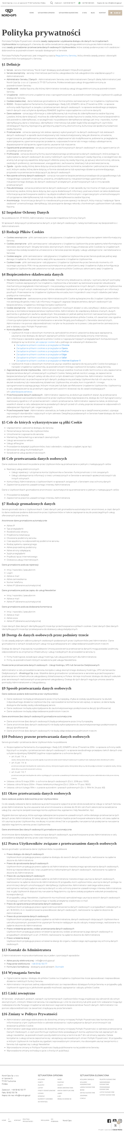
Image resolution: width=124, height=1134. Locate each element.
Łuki (59, 1096)
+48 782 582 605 (87, 3)
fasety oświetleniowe (46, 1090)
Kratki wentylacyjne (66, 1090)
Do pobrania (54, 1120)
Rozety (60, 1085)
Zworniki (83, 1095)
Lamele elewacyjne (87, 1087)
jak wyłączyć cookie (45, 342)
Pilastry (41, 1085)
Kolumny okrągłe (87, 1079)
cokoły (83, 1098)
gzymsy (41, 1093)
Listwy (40, 1088)
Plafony (61, 1082)
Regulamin (45, 1120)
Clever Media (117, 1130)
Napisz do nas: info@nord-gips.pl (109, 3)
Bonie (82, 1090)
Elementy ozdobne (45, 1099)
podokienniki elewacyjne (105, 1088)
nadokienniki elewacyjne (105, 1083)
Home (31, 13)
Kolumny (41, 1079)
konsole (41, 1096)
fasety (40, 1082)
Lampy (60, 1093)
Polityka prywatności (28, 1120)
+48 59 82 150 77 (39, 964)
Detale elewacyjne (87, 1093)
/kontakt (59, 967)
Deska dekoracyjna (65, 1088)
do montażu (43, 1102)
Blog (93, 13)
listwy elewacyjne (107, 1092)
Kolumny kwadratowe (85, 1083)
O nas (84, 13)
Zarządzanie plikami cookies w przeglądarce (42, 345)
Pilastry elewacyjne (108, 1079)
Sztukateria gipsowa (46, 13)
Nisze (60, 1079)
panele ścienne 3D (64, 1099)
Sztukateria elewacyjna (68, 13)
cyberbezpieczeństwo (21, 392)
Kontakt (102, 13)
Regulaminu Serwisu (66, 55)
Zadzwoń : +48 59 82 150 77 (65, 3)
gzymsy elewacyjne (107, 1095)
